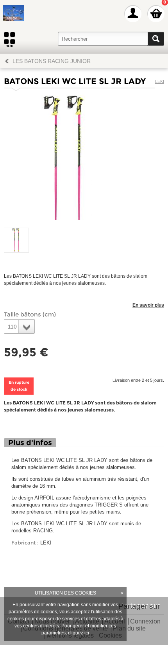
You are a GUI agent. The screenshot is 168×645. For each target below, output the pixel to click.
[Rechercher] (156, 39)
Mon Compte (132, 13)
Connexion (145, 622)
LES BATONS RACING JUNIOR (52, 61)
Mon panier (155, 13)
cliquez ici (78, 633)
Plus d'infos (30, 442)
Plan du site (129, 629)
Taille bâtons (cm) (30, 314)
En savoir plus (148, 305)
